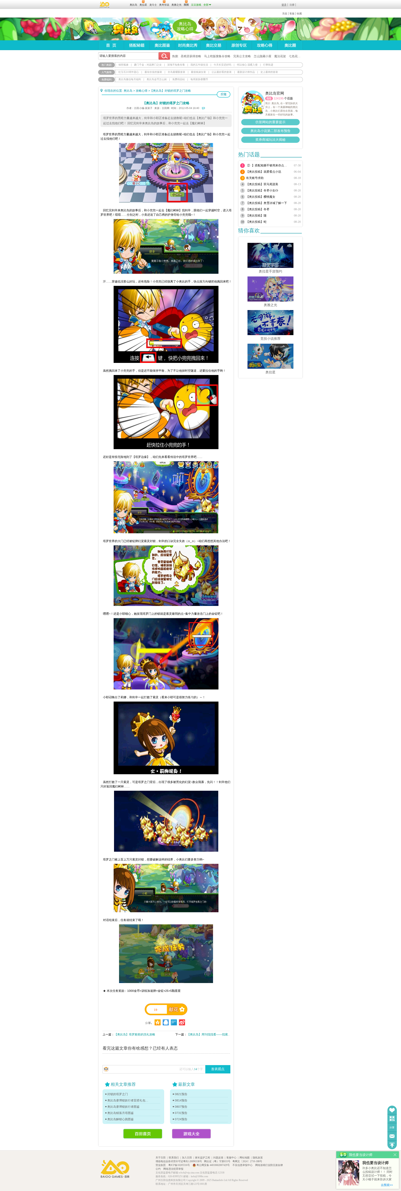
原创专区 (239, 45)
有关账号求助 (255, 178)
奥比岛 (124, 29)
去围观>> (387, 1185)
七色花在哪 (296, 56)
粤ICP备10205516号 (179, 1165)
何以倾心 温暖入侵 (247, 64)
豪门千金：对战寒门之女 (148, 64)
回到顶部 (392, 1145)
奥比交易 (213, 45)
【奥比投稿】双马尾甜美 (262, 184)
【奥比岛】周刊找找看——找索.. (208, 1034)
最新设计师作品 (246, 72)
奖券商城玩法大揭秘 (270, 139)
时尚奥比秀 (187, 45)
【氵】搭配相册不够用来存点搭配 (268, 165)
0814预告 (181, 1100)
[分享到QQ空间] (166, 1022)
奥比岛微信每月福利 (129, 79)
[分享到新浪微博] (182, 1022)
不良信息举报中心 (242, 1165)
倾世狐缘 (123, 64)
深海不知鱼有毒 (176, 64)
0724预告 (181, 1119)
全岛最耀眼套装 (176, 72)
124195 (279, 98)
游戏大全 (191, 1133)
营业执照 (161, 1165)
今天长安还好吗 (222, 64)
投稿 (223, 94)
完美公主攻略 (242, 56)
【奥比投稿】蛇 (256, 221)
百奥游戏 (104, 4)
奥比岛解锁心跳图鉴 (120, 1119)
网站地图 (245, 1157)
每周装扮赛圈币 (199, 79)
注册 (291, 4)
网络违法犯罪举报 (173, 1168)
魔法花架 (280, 56)
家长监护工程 (202, 1157)
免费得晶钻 (178, 79)
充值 (284, 13)
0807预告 (181, 1106)
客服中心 (231, 1157)
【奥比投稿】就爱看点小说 (263, 171)
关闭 (395, 1155)
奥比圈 (290, 45)
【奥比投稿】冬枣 (257, 209)
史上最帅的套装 (269, 72)
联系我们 (174, 1157)
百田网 (120, 4)
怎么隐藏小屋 (262, 56)
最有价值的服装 (153, 72)
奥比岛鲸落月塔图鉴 (120, 1113)
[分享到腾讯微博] (174, 1022)
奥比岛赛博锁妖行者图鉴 (123, 1106)
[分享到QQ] (158, 1022)
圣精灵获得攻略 (191, 56)
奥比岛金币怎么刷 (157, 79)
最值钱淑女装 (198, 72)
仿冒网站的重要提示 (270, 122)
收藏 (299, 13)
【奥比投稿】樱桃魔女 (260, 196)
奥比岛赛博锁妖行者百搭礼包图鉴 (128, 1100)
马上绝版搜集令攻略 (217, 56)
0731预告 (181, 1113)
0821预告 (181, 1094)
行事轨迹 (268, 64)
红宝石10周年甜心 (128, 72)
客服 (291, 13)
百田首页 (142, 1133)
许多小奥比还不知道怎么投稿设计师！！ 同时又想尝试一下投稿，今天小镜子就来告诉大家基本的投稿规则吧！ (377, 1174)
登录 (284, 4)
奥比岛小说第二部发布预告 (270, 131)
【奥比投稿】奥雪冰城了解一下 (266, 203)
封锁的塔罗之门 (117, 1094)
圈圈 (269, 98)
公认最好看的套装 (222, 72)
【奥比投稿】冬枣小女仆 (262, 190)
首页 (111, 45)
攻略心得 (264, 45)
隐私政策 (258, 1157)
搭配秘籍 (136, 45)
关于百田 (161, 1157)
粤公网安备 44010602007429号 (213, 1165)
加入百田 (187, 1157)
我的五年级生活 (199, 64)
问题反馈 (392, 1136)
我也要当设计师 (375, 1163)
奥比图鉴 (162, 45)
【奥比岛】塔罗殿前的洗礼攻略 (134, 1034)
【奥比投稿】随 (256, 215)
